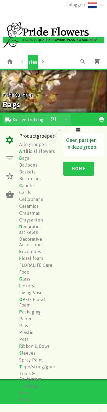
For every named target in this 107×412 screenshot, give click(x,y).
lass (24, 279)
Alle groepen (33, 144)
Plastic (26, 332)
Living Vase (31, 292)
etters (26, 285)
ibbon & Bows (34, 346)
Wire (24, 393)
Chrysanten (31, 220)
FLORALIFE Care (35, 265)
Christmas (29, 213)
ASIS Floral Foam (32, 302)
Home (79, 168)
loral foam (31, 258)
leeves (27, 353)
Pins (23, 325)
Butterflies (30, 178)
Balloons (28, 165)
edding (28, 386)
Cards (25, 192)
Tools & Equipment (30, 376)
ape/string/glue (37, 366)
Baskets (27, 172)
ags (24, 158)
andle (26, 185)
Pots (24, 339)
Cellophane (31, 199)
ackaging (30, 312)
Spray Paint (31, 360)
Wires (25, 399)
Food (24, 272)
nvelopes (30, 251)
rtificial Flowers (37, 151)
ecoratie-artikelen (30, 229)
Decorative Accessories (31, 241)
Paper (25, 318)
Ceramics (28, 206)
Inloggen (76, 4)
